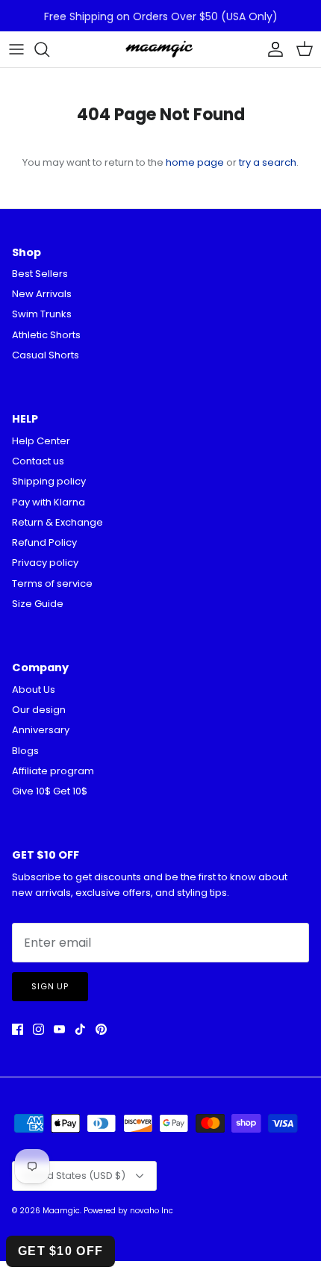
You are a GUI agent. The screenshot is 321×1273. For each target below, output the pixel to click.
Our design (39, 710)
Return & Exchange (57, 522)
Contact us (38, 461)
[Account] (271, 49)
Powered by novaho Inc (128, 1210)
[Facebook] (17, 1029)
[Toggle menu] (16, 49)
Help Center (41, 441)
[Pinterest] (101, 1029)
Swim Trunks (42, 314)
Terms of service (52, 583)
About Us (33, 689)
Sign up (50, 986)
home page (195, 162)
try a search (267, 162)
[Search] (49, 49)
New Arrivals (42, 294)
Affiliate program (53, 771)
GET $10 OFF (60, 1251)
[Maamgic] (160, 49)
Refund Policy (44, 542)
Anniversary (40, 730)
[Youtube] (59, 1029)
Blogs (25, 751)
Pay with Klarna (48, 502)
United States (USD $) (73, 1175)
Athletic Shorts (46, 335)
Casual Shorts (45, 355)
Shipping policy (49, 481)
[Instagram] (38, 1029)
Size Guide (37, 604)
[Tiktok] (80, 1029)
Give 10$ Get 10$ (49, 791)
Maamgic (61, 1210)
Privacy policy (45, 562)
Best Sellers (40, 274)
